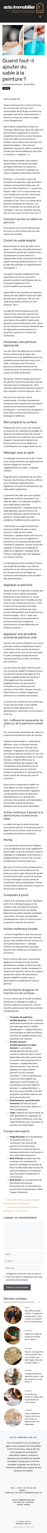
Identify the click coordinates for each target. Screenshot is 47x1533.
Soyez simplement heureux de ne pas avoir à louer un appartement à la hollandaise (32, 1418)
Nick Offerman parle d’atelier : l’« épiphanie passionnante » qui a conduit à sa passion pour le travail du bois (34, 1316)
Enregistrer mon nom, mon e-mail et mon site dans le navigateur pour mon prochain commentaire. (24, 1276)
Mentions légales (23, 1527)
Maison (6, 88)
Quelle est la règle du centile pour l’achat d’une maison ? (33, 1336)
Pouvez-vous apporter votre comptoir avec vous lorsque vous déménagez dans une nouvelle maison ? (34, 1357)
